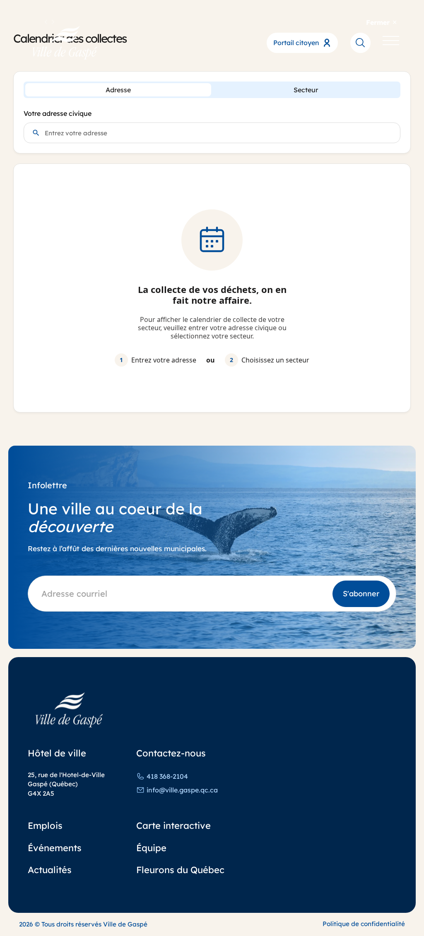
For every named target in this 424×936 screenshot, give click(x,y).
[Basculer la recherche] (360, 42)
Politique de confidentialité (364, 924)
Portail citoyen (296, 42)
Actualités (50, 869)
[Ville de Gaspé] (69, 710)
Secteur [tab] (306, 90)
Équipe (151, 847)
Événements (55, 847)
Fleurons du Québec (180, 869)
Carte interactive (173, 825)
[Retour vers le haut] (392, 912)
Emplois (45, 825)
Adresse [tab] (118, 90)
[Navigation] (391, 42)
